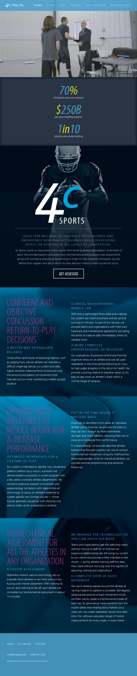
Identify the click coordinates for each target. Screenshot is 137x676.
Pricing (75, 5)
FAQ (62, 5)
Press (10, 643)
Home (38, 5)
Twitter (40, 643)
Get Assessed (96, 5)
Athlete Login (121, 5)
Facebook (24, 643)
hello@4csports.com (16, 654)
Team (51, 5)
